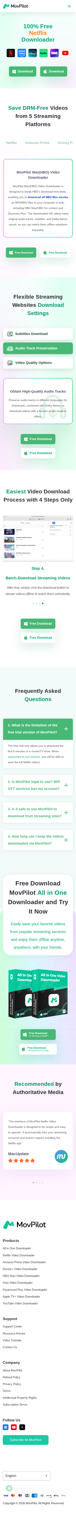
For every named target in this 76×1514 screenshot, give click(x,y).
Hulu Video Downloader (18, 1288)
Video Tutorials (12, 1346)
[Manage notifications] (9, 1488)
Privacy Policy (12, 1390)
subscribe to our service (24, 762)
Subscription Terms (15, 1410)
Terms (7, 1396)
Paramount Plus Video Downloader (25, 1295)
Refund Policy (11, 1383)
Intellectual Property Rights (20, 1403)
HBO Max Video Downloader (21, 1281)
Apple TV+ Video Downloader (21, 1302)
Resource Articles (14, 1339)
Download (25, 71)
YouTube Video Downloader (20, 1309)
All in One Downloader (17, 1254)
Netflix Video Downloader (19, 1261)
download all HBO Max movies (48, 197)
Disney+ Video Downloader (20, 1274)
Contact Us (10, 1353)
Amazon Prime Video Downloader (24, 1268)
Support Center (12, 1332)
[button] (33, 1188)
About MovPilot (12, 1376)
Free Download (24, 252)
